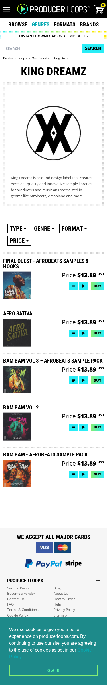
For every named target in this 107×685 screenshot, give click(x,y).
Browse (17, 24)
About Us (61, 593)
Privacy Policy (64, 609)
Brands (89, 24)
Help (57, 604)
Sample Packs (18, 588)
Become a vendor (21, 593)
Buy (98, 285)
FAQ (10, 604)
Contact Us (16, 598)
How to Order (64, 598)
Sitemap (60, 615)
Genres (40, 24)
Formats (64, 24)
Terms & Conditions (23, 609)
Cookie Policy (17, 615)
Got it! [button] (53, 670)
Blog (57, 588)
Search (93, 48)
